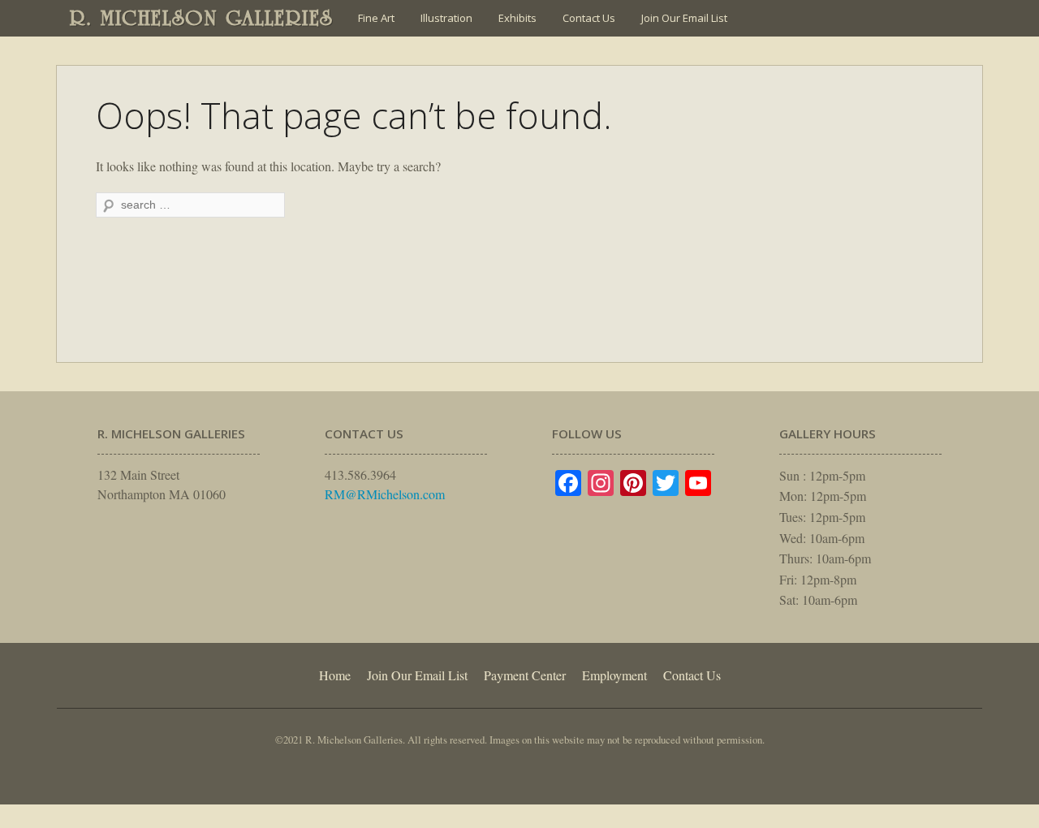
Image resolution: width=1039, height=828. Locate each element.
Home (335, 675)
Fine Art (376, 18)
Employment (614, 675)
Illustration (446, 18)
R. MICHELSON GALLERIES (202, 18)
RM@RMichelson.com (385, 493)
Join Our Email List (684, 18)
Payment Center (525, 675)
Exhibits (517, 18)
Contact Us (589, 18)
